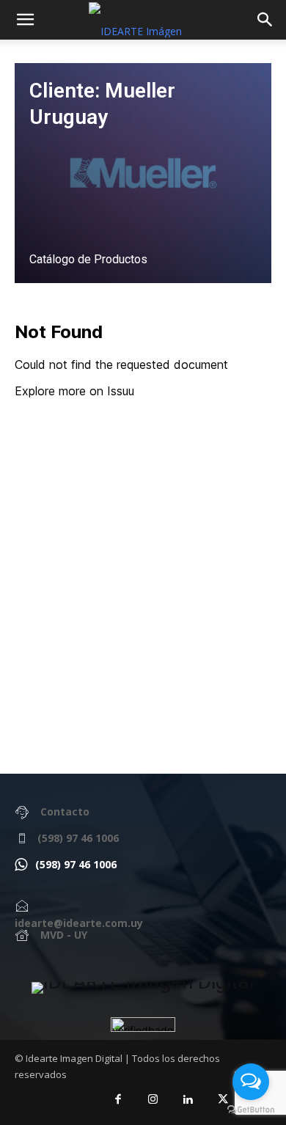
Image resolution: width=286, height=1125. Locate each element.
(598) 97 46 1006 (78, 838)
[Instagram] (153, 1100)
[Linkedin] (188, 1100)
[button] (265, 20)
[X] (223, 1100)
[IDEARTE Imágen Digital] (143, 988)
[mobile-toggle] (24, 20)
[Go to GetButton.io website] (250, 1110)
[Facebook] (119, 1100)
